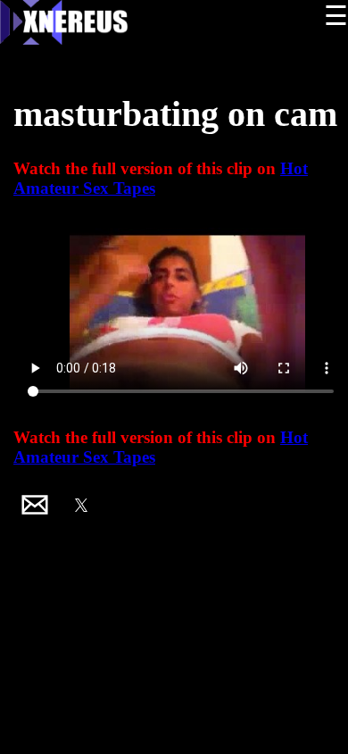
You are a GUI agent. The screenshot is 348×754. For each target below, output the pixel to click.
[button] (34, 504)
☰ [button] (336, 15)
